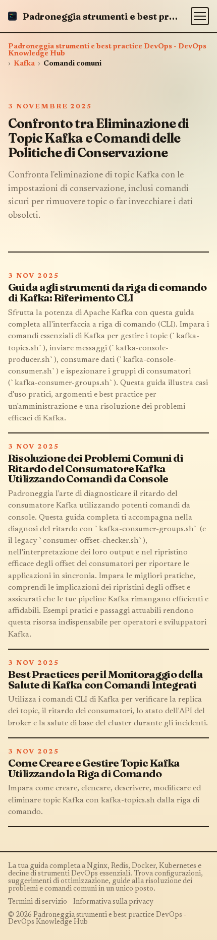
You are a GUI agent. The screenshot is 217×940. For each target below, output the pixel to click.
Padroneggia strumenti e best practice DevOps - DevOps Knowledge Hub (107, 50)
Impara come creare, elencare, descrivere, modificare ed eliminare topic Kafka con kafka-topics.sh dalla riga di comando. (104, 800)
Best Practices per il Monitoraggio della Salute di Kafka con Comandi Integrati (105, 679)
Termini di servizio (37, 902)
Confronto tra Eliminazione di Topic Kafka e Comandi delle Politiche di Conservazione (98, 137)
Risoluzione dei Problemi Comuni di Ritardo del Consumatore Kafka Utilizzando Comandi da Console (95, 468)
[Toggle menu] (200, 16)
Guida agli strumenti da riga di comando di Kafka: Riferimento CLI (107, 292)
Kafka (24, 64)
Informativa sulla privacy (113, 902)
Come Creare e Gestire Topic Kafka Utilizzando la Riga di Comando (94, 768)
